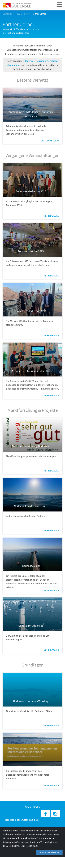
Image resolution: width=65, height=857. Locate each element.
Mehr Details (51, 275)
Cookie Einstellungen (25, 845)
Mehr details (51, 215)
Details (6, 845)
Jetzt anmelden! (49, 140)
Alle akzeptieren (49, 852)
